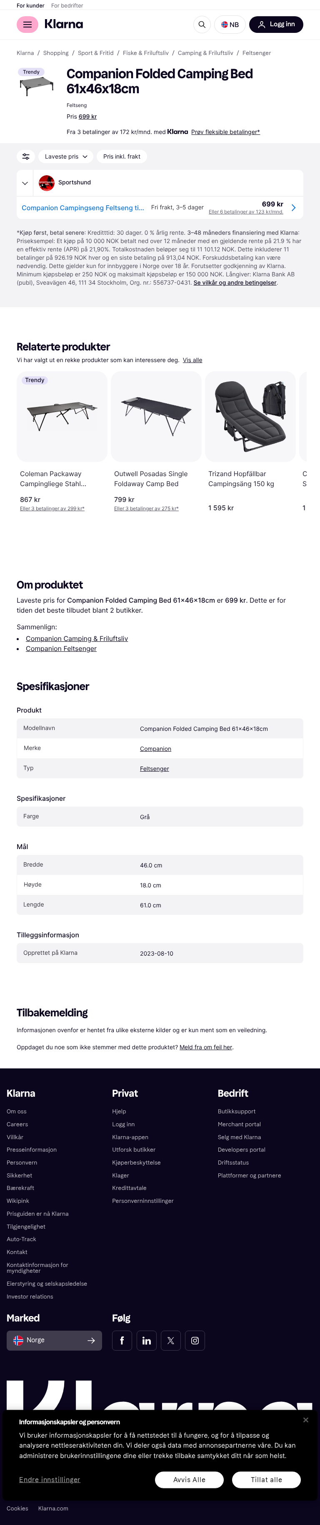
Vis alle (192, 360)
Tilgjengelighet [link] (26, 1226)
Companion (155, 749)
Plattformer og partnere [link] (249, 1175)
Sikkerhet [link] (19, 1175)
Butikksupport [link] (237, 1111)
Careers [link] (17, 1124)
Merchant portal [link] (239, 1124)
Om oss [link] (17, 1111)
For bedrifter (67, 5)
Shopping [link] (56, 53)
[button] (230, 24)
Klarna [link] (25, 53)
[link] (122, 1341)
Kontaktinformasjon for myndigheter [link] (37, 1268)
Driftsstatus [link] (233, 1162)
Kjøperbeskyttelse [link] (136, 1162)
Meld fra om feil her (206, 1047)
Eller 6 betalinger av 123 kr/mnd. (246, 212)
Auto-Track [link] (21, 1239)
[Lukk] (306, 1420)
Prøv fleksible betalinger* (225, 131)
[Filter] (26, 156)
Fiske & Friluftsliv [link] (146, 53)
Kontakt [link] (17, 1252)
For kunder (31, 5)
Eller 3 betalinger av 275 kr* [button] (146, 508)
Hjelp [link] (119, 1111)
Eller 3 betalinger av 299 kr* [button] (52, 508)
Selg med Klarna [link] (239, 1137)
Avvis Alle (189, 1479)
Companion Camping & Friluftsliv (77, 638)
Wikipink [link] (18, 1201)
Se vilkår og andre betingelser (235, 282)
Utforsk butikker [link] (133, 1149)
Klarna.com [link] (53, 1508)
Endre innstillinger (49, 1480)
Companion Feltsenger (61, 648)
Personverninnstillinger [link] (143, 1201)
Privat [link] (125, 1093)
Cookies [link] (17, 1508)
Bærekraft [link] (20, 1188)
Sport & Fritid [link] (96, 53)
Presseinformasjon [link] (32, 1149)
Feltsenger (154, 768)
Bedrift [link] (233, 1093)
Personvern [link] (22, 1162)
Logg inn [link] (123, 1124)
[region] (160, 1455)
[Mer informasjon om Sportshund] (25, 183)
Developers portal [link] (241, 1149)
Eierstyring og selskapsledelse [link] (47, 1283)
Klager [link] (120, 1175)
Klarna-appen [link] (130, 1137)
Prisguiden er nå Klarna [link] (38, 1213)
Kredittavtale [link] (129, 1188)
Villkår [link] (15, 1137)
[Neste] (291, 441)
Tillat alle (266, 1479)
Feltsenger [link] (256, 53)
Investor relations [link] (30, 1296)
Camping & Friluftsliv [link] (205, 53)
